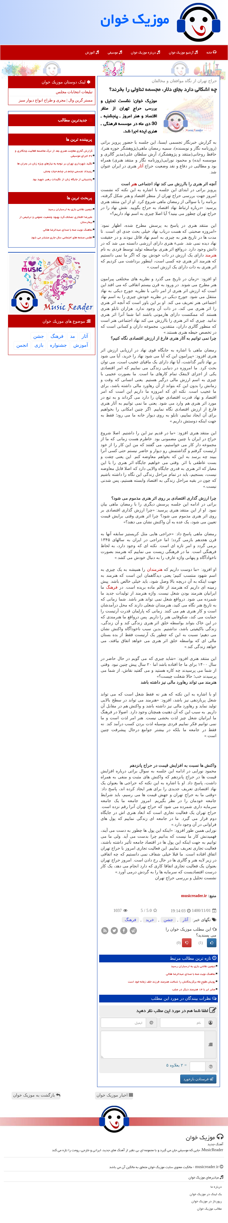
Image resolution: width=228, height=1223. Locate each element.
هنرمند (210, 255)
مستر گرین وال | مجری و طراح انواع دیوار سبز (56, 100)
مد (72, 336)
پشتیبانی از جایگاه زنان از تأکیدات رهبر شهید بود (62, 179)
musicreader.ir (194, 896)
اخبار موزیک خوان (112, 1095)
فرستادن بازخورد (196, 1079)
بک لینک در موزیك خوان (206, 1194)
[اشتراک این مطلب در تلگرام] (133, 930)
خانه (210, 52)
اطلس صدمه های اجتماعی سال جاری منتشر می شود (61, 237)
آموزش (90, 52)
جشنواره (58, 345)
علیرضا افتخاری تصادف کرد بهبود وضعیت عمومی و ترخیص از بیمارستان (55, 219)
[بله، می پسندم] (211, 942)
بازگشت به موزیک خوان (34, 1095)
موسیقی (113, 52)
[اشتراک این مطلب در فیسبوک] (124, 930)
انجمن (22, 345)
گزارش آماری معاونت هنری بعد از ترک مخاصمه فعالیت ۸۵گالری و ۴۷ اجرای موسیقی (53, 153)
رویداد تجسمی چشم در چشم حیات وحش (68, 171)
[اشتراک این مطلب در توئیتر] (114, 930)
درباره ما (216, 1187)
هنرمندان (154, 569)
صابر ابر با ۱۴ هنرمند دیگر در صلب (193, 989)
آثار (140, 166)
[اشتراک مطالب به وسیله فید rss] (105, 930)
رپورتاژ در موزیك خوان (206, 1201)
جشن (168, 920)
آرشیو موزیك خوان (181, 52)
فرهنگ (112, 587)
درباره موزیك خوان (144, 52)
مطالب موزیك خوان (209, 1208)
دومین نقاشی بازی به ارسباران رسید (193, 966)
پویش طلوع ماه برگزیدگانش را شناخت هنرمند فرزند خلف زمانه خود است (171, 982)
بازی (38, 345)
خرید (150, 920)
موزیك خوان (135, 19)
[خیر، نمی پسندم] (186, 942)
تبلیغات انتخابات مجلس (74, 92)
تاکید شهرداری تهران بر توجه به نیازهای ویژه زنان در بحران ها (54, 164)
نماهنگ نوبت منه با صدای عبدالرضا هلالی (190, 974)
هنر (134, 184)
